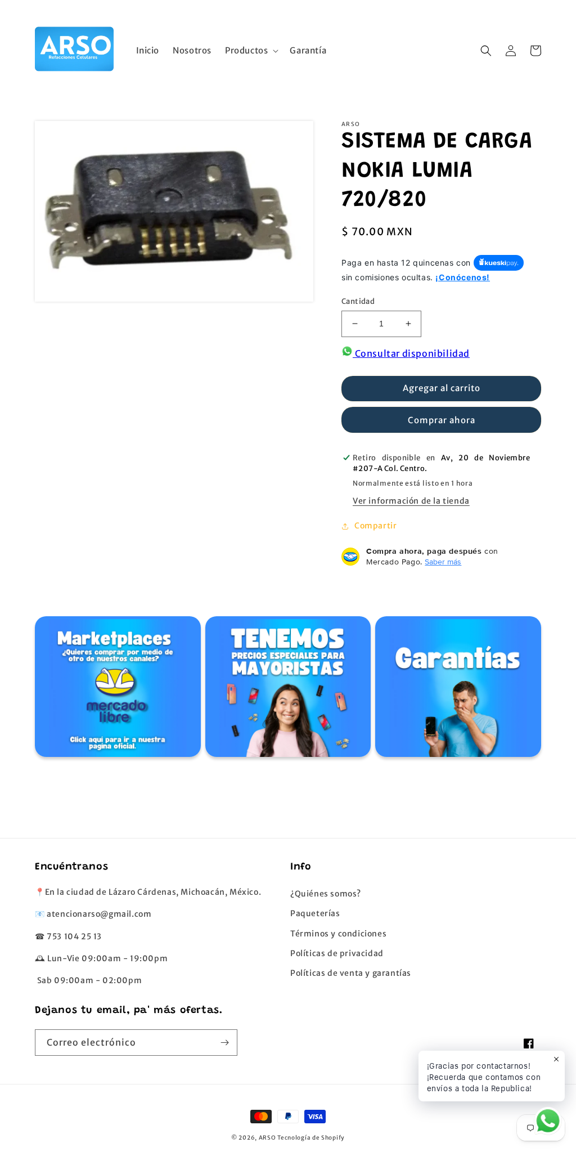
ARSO (267, 1137)
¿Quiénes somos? (325, 894)
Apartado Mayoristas (287, 689)
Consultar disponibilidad (411, 353)
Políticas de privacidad (337, 953)
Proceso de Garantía (457, 689)
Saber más (443, 561)
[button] (250, 50)
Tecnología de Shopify (311, 1137)
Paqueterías (315, 913)
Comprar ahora (441, 420)
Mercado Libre (116, 689)
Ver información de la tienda (411, 501)
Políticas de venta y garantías (350, 973)
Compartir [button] (375, 526)
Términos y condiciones (338, 934)
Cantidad (358, 301)
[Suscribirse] (224, 1042)
